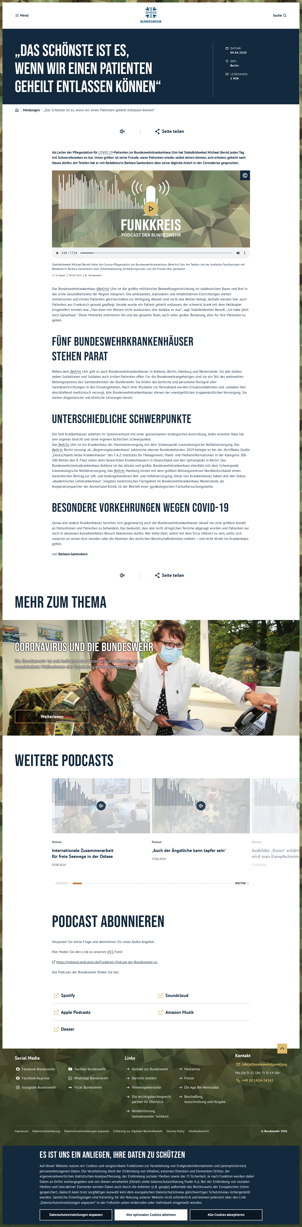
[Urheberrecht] (245, 175)
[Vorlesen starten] (122, 131)
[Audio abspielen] (151, 208)
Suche (277, 15)
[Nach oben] (282, 1048)
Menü (24, 15)
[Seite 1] (77, 883)
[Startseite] (17, 110)
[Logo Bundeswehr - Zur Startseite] (151, 15)
